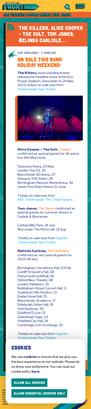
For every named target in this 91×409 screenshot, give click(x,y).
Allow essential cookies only (39, 393)
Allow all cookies (29, 383)
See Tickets (47, 89)
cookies (30, 357)
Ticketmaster (28, 89)
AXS (21, 199)
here (35, 371)
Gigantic (62, 238)
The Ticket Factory (59, 199)
